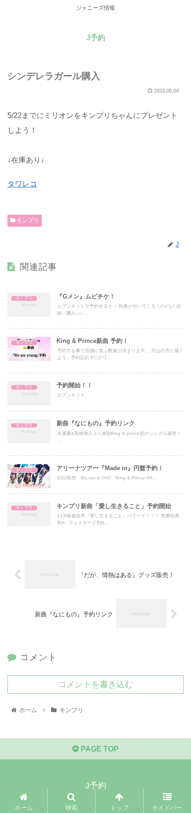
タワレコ (22, 184)
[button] (172, 756)
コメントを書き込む (95, 684)
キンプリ (27, 220)
